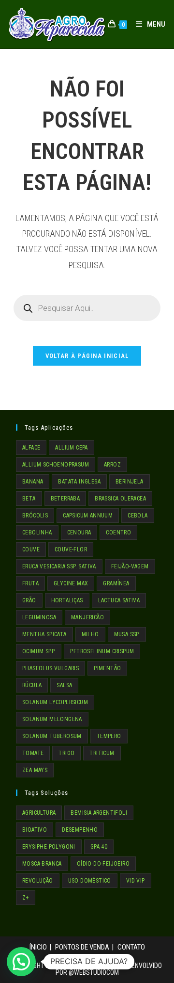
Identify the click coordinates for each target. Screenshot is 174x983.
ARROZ (112, 464)
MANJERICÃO (87, 617)
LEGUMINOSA (39, 617)
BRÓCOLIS (35, 515)
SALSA (64, 685)
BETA (29, 498)
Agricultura (39, 812)
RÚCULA (32, 685)
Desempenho (80, 829)
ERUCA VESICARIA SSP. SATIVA (59, 566)
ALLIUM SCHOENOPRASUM (55, 464)
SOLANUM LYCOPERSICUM (55, 702)
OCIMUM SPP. (38, 651)
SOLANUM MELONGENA (52, 719)
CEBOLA (137, 515)
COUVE (31, 549)
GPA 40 (98, 846)
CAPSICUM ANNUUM (88, 515)
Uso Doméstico (89, 880)
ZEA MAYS (34, 770)
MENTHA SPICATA (44, 634)
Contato (131, 947)
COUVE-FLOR (71, 549)
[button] (21, 961)
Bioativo (34, 829)
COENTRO (118, 532)
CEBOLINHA (37, 532)
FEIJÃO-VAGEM (130, 566)
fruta (30, 583)
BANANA (32, 481)
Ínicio (38, 947)
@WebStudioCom (94, 972)
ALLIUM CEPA (71, 447)
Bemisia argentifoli (99, 812)
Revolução (37, 880)
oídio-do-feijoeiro (103, 863)
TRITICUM (101, 753)
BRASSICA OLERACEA (120, 498)
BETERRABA (65, 498)
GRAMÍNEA (116, 583)
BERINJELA (130, 481)
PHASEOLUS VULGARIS (50, 668)
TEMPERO (109, 736)
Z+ (25, 897)
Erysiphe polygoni (48, 846)
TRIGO (66, 753)
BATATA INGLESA (79, 481)
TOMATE (33, 753)
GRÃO (29, 600)
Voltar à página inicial (87, 355)
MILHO (90, 634)
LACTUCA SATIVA (119, 600)
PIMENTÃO (107, 668)
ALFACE (31, 447)
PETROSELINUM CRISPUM (102, 651)
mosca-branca (42, 863)
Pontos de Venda (82, 947)
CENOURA (79, 532)
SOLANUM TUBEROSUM (52, 736)
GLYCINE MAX (71, 583)
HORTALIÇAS (67, 600)
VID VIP (135, 880)
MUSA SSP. (127, 634)
